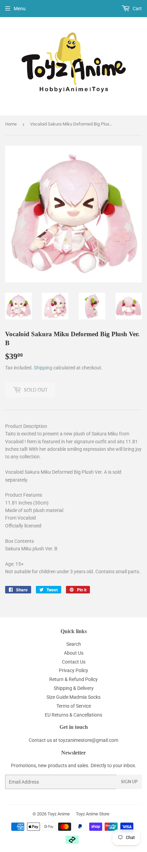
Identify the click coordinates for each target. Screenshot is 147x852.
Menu (20, 8)
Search (73, 644)
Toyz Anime (59, 813)
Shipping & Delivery (74, 688)
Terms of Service (73, 706)
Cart (137, 8)
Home (11, 124)
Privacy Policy (73, 670)
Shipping (43, 367)
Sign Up (129, 781)
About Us (73, 653)
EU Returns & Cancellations (73, 715)
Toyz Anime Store (92, 813)
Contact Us (73, 662)
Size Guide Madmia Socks (73, 697)
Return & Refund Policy (73, 679)
